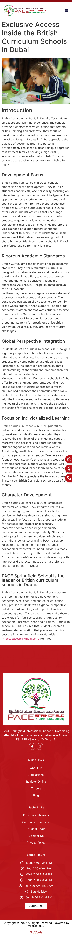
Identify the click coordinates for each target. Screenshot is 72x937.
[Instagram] (40, 746)
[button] (66, 10)
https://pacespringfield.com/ (21, 638)
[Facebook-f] (32, 746)
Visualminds (36, 925)
